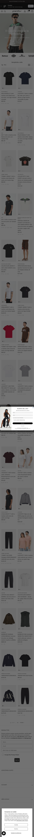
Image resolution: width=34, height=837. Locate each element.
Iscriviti (22, 423)
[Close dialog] (33, 407)
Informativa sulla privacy (22, 820)
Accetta (16, 824)
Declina (16, 829)
